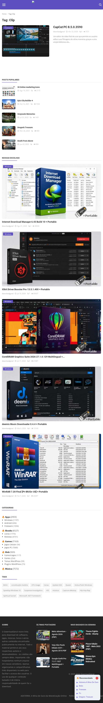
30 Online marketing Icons (28, 87)
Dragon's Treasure (25, 127)
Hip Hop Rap (85, 590)
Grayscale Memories (26, 114)
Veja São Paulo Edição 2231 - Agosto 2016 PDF (59, 648)
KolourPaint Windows (83, 585)
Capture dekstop (69, 590)
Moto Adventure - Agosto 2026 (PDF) (59, 634)
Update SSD (57, 585)
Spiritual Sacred (9, 596)
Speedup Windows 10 (12, 590)
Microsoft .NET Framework (30, 596)
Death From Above (25, 141)
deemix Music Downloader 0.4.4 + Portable (24, 424)
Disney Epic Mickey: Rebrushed (90, 659)
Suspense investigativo (33, 590)
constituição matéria (19, 585)
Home (4, 14)
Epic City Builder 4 (25, 100)
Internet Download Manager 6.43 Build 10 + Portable (29, 221)
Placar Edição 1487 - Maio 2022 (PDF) (93, 646)
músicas (56, 590)
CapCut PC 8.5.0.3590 (67, 27)
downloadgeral (59, 31)
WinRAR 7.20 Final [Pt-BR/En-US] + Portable (25, 491)
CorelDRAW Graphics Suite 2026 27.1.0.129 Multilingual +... (33, 356)
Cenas (46, 585)
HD (47, 590)
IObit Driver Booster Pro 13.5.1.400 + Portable (26, 289)
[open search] (99, 4)
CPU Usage (36, 585)
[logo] (51, 5)
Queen (68, 585)
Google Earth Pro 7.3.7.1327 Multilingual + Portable (59, 662)
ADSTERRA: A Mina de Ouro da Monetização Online (44, 696)
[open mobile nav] (4, 4)
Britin (5, 585)
